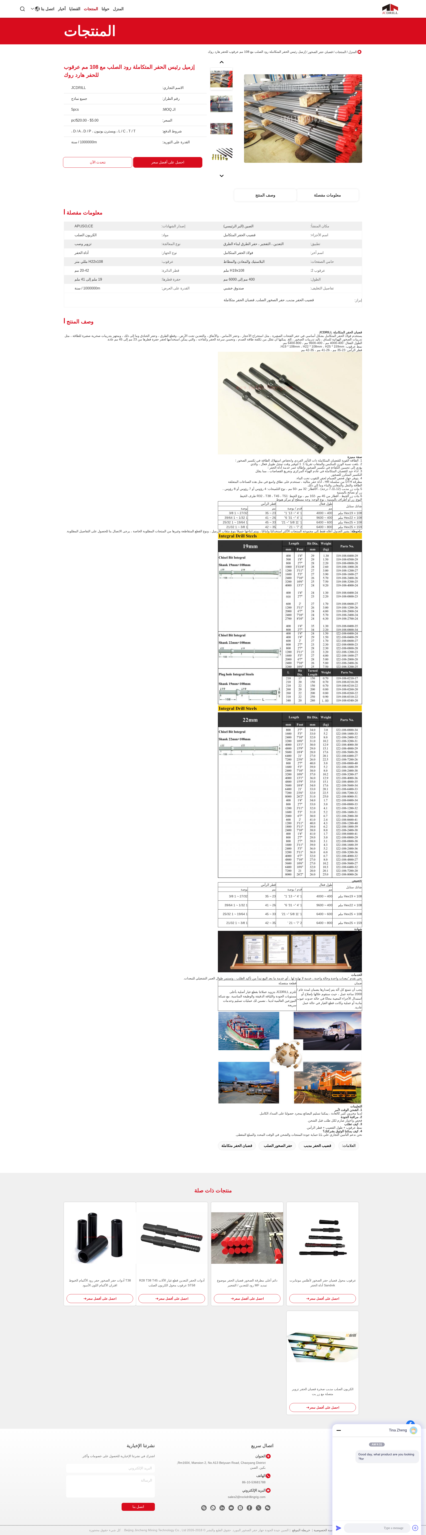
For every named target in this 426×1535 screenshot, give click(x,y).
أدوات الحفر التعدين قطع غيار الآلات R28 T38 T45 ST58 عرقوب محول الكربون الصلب (172, 1283)
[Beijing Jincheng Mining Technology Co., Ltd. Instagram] (240, 1509)
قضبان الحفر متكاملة (236, 1146)
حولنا (105, 9)
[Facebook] (249, 1509)
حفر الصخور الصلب (278, 1146)
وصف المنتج (265, 195)
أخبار (62, 9)
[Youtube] (231, 1509)
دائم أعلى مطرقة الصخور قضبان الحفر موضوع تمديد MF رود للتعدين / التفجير (247, 1283)
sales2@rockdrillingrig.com (247, 1497)
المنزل (118, 9)
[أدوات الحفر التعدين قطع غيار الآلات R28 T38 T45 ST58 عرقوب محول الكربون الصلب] (172, 1238)
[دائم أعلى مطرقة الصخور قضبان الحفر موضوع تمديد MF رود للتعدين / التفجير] (247, 1238)
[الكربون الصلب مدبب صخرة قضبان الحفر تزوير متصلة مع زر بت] (323, 1347)
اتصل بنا (47, 9)
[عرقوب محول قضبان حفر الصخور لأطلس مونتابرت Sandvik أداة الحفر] (323, 1238)
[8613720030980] (213, 1509)
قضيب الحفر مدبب (317, 1146)
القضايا (74, 9)
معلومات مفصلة (327, 195)
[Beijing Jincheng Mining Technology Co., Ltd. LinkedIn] (222, 1509)
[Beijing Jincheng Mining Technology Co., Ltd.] (390, 9)
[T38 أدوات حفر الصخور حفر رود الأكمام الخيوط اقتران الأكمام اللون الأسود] (100, 1238)
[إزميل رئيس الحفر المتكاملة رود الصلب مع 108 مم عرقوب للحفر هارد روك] (303, 118)
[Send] (338, 1528)
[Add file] (415, 1528)
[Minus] (338, 1430)
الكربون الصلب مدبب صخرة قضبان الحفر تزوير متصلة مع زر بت (322, 1391)
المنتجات (91, 9)
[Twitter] (258, 1509)
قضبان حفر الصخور (320, 52)
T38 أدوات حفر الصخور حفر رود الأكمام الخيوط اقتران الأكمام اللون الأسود (100, 1283)
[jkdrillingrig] (204, 1509)
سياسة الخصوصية (325, 1530)
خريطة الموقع (301, 1530)
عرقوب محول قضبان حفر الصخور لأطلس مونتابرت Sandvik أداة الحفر (323, 1283)
